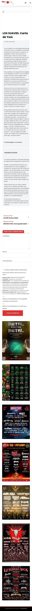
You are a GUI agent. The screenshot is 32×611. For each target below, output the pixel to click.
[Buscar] (30, 2)
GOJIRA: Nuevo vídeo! (10, 218)
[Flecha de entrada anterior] (28, 217)
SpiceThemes (24, 608)
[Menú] (25, 2)
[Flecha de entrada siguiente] (28, 224)
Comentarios (6, 236)
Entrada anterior (8, 215)
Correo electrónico (7, 261)
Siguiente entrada (8, 221)
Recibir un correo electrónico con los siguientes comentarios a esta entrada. (15, 300)
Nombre (5, 251)
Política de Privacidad (21, 270)
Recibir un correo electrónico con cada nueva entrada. (14, 307)
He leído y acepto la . (16, 270)
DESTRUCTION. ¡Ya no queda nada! (15, 224)
